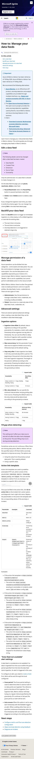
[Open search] (26, 18)
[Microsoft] (17, 18)
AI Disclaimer (5, 749)
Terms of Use (22, 754)
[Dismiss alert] (31, 2)
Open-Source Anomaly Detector (18, 103)
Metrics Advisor (18, 39)
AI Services (9, 39)
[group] (17, 538)
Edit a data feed (7, 59)
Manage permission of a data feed (12, 63)
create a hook (27, 674)
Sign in (31, 18)
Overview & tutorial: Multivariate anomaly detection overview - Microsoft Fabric (20, 124)
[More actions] (31, 39)
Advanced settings (8, 65)
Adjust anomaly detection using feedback (17, 727)
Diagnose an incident (11, 729)
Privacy (11, 752)
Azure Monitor (10, 89)
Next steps (5, 68)
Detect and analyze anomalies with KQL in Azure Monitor (18, 98)
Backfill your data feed (9, 61)
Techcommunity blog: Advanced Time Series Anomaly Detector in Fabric (19, 131)
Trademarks (4, 756)
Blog (23, 749)
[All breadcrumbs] (2, 39)
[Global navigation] (1, 18)
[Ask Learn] (28, 39)
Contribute (4, 752)
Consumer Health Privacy (8, 754)
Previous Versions (15, 749)
